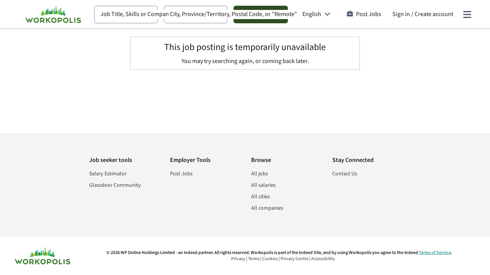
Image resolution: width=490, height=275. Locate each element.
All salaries (263, 185)
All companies (267, 208)
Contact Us (344, 173)
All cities (260, 196)
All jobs (259, 173)
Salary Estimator (108, 173)
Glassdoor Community (115, 185)
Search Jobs (261, 14)
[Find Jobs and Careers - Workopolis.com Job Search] (53, 14)
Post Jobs (368, 14)
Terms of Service (435, 253)
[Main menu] (467, 14)
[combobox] (126, 14)
